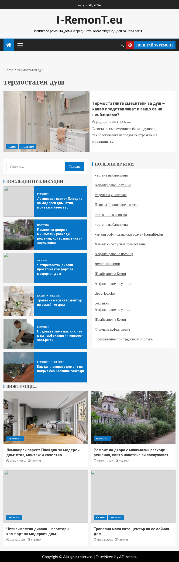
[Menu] (19, 45)
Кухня (41, 295)
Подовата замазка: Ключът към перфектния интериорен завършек (60, 335)
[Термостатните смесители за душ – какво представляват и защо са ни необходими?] (46, 121)
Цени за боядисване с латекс (117, 204)
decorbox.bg (105, 293)
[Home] (8, 45)
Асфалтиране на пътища (114, 253)
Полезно (27, 146)
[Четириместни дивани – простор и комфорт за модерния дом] (18, 268)
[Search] (122, 45)
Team (127, 122)
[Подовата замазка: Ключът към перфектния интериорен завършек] (18, 334)
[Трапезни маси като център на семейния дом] (18, 301)
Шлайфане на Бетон (110, 273)
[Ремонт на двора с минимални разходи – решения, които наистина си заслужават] (18, 234)
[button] (19, 45)
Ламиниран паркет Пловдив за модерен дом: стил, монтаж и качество (59, 203)
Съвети (59, 362)
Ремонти (43, 194)
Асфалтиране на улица (112, 309)
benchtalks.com (107, 263)
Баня (12, 146)
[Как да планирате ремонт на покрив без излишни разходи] (18, 367)
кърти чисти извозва (111, 214)
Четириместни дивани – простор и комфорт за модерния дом (56, 269)
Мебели (42, 260)
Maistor (36, 461)
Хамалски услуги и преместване (120, 244)
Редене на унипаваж (111, 194)
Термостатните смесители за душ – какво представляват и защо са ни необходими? (128, 109)
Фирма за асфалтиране (112, 329)
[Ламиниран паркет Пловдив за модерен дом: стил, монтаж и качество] (18, 201)
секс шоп (102, 303)
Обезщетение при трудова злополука (124, 339)
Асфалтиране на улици (113, 185)
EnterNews (105, 556)
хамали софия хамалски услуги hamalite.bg (129, 234)
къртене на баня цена (111, 175)
